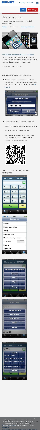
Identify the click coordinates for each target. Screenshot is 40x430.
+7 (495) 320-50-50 (26, 2)
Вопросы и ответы (27, 27)
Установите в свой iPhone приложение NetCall (18, 55)
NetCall (4, 27)
